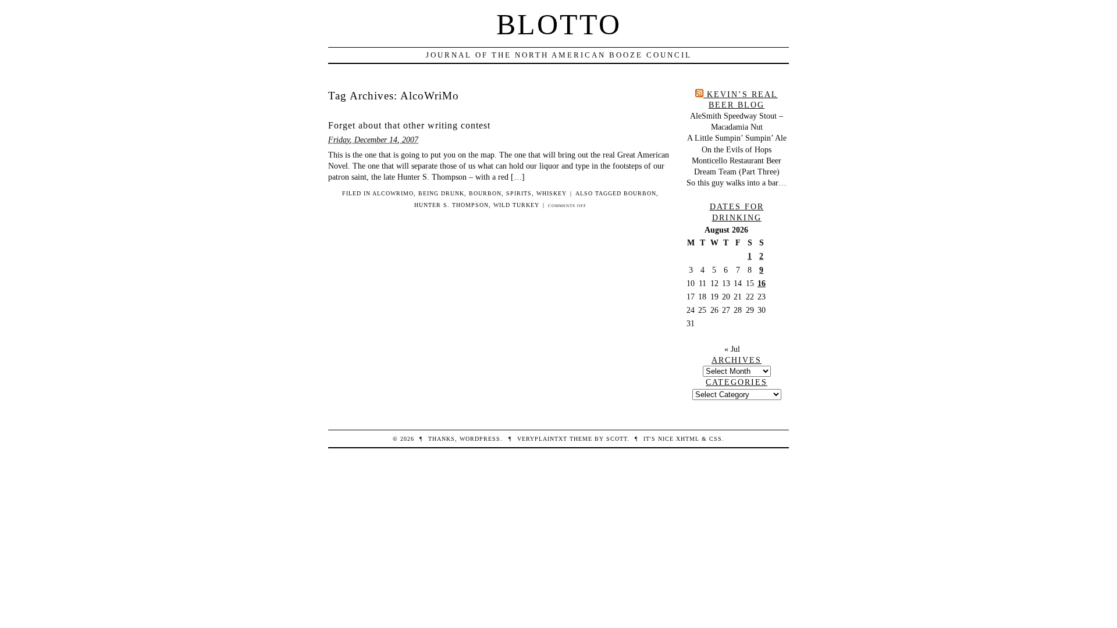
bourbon (485, 193)
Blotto (558, 24)
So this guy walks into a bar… (736, 182)
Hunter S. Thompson (451, 205)
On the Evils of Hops (736, 149)
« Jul (732, 349)
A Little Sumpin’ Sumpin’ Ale (737, 137)
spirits (519, 193)
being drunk (441, 193)
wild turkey (516, 205)
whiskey (551, 193)
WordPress (480, 439)
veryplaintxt (542, 439)
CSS (715, 439)
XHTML (687, 439)
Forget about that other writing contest (409, 125)
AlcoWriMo (393, 193)
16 (761, 283)
